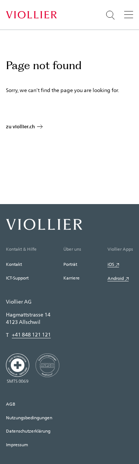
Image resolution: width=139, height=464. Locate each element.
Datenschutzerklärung (28, 431)
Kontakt (14, 264)
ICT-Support (17, 278)
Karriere (71, 278)
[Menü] (128, 14)
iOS (110, 264)
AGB (10, 404)
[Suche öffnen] (110, 15)
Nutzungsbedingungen (29, 417)
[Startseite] (31, 14)
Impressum (17, 444)
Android (115, 278)
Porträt (70, 264)
